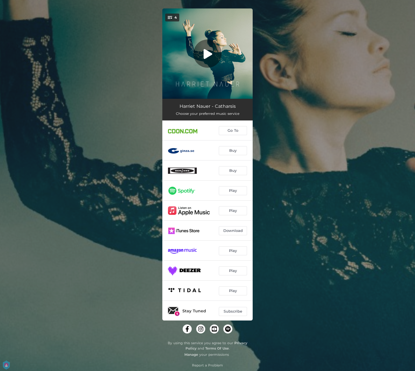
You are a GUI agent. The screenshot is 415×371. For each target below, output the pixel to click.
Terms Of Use (217, 348)
